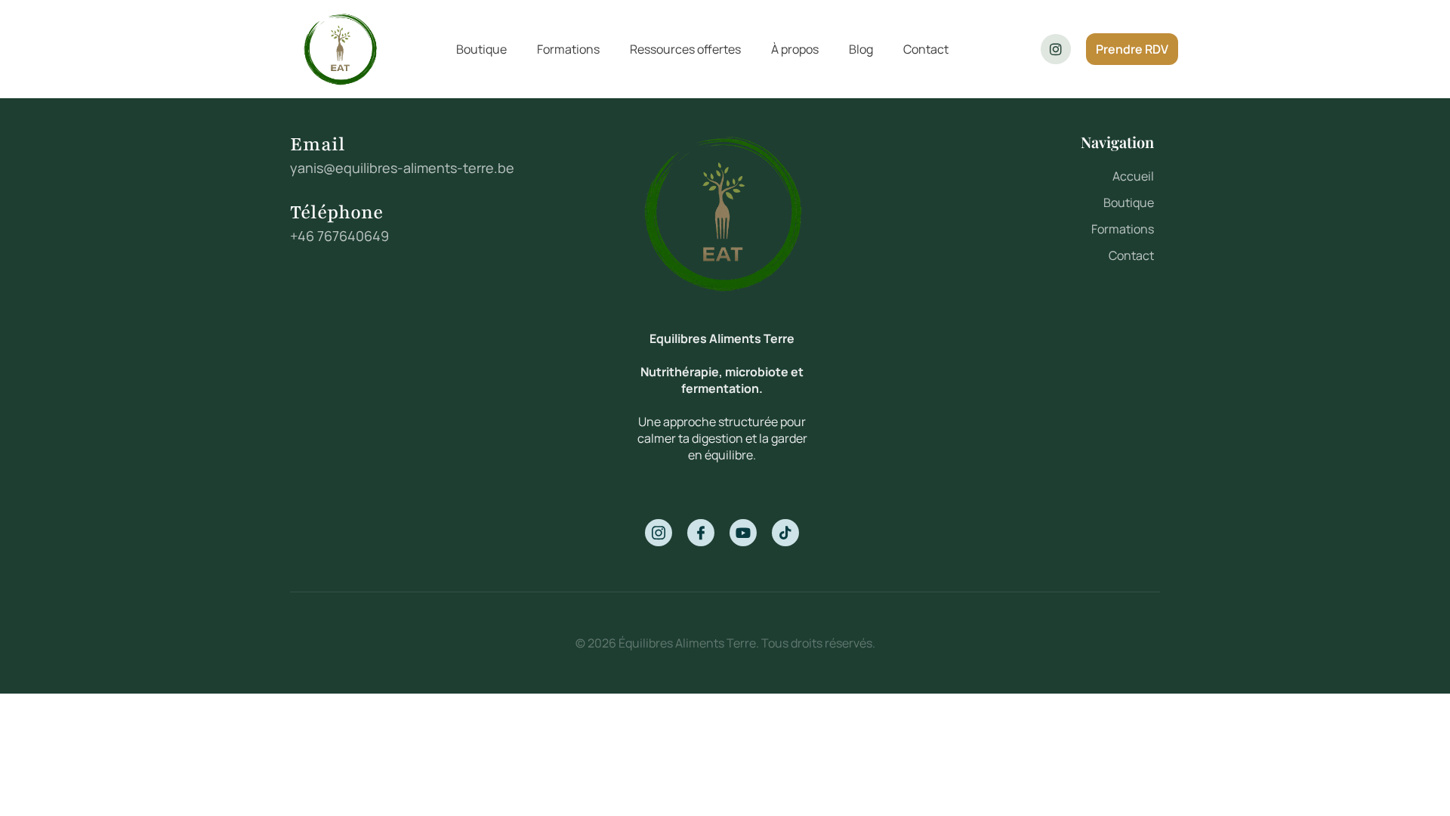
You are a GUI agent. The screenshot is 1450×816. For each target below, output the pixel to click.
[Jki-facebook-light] (700, 532)
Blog (861, 49)
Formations (568, 49)
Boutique (481, 49)
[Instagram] (1056, 49)
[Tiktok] (785, 532)
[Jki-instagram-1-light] (658, 532)
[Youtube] (743, 532)
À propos (795, 49)
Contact (926, 49)
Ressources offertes (685, 49)
